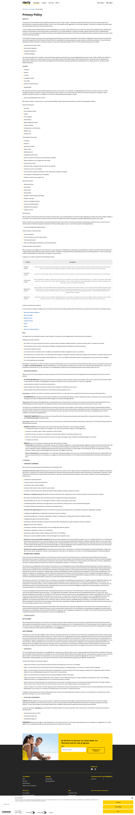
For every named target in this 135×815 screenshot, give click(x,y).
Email (62, 746)
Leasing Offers (48, 779)
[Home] (26, 2)
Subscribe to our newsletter (96, 750)
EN (23, 9)
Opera (25, 323)
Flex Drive (51, 3)
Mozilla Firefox (28, 318)
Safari (25, 326)
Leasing (44, 3)
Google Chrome (28, 321)
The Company (25, 793)
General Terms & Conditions (29, 785)
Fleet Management (50, 781)
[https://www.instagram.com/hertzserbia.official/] (95, 769)
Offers (57, 3)
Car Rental (36, 3)
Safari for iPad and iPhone (31, 329)
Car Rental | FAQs (72, 793)
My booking (100, 3)
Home (26, 9)
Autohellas (32, 9)
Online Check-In (26, 783)
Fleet (23, 779)
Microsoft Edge (28, 315)
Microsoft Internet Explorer (31, 312)
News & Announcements (28, 795)
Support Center (72, 795)
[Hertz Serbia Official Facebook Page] (92, 769)
